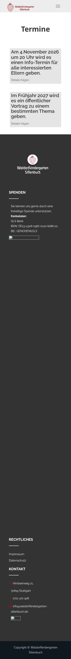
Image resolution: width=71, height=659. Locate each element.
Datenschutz (17, 560)
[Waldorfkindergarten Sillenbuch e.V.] (21, 5)
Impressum (16, 554)
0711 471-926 (21, 598)
